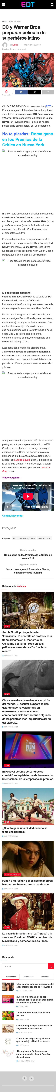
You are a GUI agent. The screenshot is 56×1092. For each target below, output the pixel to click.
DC (14, 538)
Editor (15, 44)
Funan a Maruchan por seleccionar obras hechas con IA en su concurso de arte (27, 882)
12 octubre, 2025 (11, 945)
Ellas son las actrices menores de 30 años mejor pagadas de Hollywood (35, 985)
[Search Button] (52, 4)
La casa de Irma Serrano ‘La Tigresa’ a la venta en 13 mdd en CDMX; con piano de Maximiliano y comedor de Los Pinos (27, 937)
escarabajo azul (27, 538)
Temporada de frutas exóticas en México (33, 1014)
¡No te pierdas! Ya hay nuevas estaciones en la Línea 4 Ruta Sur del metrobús (33, 1054)
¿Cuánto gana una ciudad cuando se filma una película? (24, 830)
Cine (7, 626)
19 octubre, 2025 (11, 655)
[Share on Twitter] (34, 92)
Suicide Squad (22, 459)
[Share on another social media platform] (48, 92)
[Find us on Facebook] (24, 1078)
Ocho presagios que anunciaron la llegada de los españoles (34, 1027)
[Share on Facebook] (21, 92)
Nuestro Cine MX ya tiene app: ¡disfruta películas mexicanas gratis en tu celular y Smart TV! (34, 999)
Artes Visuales (15, 21)
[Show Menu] (3, 4)
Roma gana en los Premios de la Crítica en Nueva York (27, 139)
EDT (48, 106)
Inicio (4, 21)
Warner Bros (44, 538)
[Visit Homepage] (28, 4)
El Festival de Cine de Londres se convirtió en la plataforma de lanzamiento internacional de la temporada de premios (27, 775)
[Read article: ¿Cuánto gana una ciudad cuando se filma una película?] (28, 806)
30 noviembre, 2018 (32, 44)
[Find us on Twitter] (31, 1078)
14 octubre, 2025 (11, 889)
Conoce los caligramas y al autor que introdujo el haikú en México (33, 1040)
